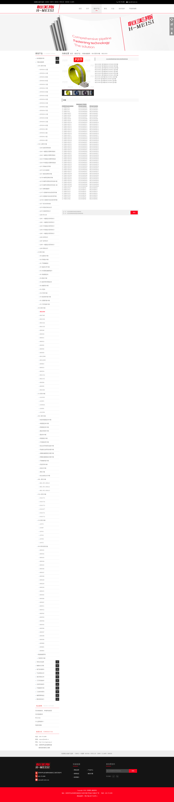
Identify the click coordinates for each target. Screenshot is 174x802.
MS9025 (42, 364)
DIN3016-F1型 (44, 110)
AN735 (42, 524)
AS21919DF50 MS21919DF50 (74, 211)
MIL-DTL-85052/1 (45, 483)
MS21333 (42, 326)
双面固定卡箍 (43, 438)
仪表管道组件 (40, 684)
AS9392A (42, 405)
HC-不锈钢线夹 (44, 263)
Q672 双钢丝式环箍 (45, 166)
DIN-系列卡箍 (42, 66)
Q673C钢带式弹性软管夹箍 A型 (48, 185)
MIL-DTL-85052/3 (45, 490)
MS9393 (42, 352)
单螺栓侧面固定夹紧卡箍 (47, 453)
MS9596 (42, 628)
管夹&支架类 (40, 662)
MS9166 (42, 568)
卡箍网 (82, 753)
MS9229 (42, 583)
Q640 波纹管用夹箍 (45, 147)
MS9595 (42, 624)
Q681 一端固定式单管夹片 (47, 218)
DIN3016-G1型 (44, 114)
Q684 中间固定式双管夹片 (47, 229)
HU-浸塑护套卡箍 (45, 300)
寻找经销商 (132, 8)
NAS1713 (42, 505)
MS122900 (42, 356)
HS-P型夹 (42, 289)
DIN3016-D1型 (44, 95)
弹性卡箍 (42, 472)
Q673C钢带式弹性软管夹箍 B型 (48, 181)
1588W (99, 753)
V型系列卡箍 (41, 658)
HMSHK (110, 753)
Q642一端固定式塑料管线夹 (47, 155)
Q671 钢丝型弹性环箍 (46, 174)
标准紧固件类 (40, 58)
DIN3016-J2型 (43, 140)
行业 (112, 8)
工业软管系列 (40, 691)
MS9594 (42, 621)
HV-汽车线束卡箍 (45, 304)
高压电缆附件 (39, 714)
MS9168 (42, 576)
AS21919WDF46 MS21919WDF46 (75, 213)
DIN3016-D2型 (44, 92)
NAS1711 (42, 513)
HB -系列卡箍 (42, 416)
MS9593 (42, 617)
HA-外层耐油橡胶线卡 (46, 270)
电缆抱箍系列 (42, 654)
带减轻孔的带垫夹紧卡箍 (47, 449)
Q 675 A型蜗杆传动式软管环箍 (48, 192)
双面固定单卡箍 (44, 427)
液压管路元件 (40, 677)
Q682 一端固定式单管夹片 (47, 222)
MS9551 (42, 606)
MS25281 (42, 390)
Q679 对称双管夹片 (45, 211)
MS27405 (42, 315)
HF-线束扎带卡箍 (45, 267)
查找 (133, 771)
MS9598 (42, 636)
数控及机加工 (40, 699)
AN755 (42, 542)
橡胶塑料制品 (40, 695)
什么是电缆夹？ (39, 721)
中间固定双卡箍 (44, 442)
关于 (87, 8)
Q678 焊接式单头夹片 (46, 207)
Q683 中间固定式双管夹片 (47, 226)
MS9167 (42, 572)
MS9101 (42, 550)
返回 (134, 212)
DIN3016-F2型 (44, 106)
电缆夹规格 (38, 725)
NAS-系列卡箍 (42, 494)
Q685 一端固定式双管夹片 (47, 233)
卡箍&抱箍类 (86, 53)
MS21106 (42, 319)
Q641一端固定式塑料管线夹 (47, 151)
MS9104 (42, 561)
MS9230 (42, 587)
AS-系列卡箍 (41, 393)
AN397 (42, 527)
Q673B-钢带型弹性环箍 (46, 177)
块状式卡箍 (43, 468)
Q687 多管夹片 (44, 241)
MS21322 (42, 323)
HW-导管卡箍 (43, 293)
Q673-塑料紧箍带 (44, 188)
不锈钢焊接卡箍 (44, 460)
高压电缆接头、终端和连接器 (43, 710)
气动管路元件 (40, 673)
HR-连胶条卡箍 (44, 256)
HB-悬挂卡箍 (43, 278)
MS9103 (42, 557)
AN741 (42, 531)
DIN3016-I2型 (43, 133)
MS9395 (42, 386)
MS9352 (42, 341)
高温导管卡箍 (43, 464)
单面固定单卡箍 (44, 423)
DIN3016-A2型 (44, 69)
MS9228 (42, 580)
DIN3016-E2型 (44, 99)
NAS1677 (42, 509)
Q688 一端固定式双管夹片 (47, 244)
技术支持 (122, 8)
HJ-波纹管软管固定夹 (46, 282)
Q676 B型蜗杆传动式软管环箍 (48, 196)
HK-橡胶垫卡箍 (44, 285)
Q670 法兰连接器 (44, 170)
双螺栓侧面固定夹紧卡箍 (47, 457)
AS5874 (42, 401)
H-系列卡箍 (41, 252)
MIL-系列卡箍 (42, 479)
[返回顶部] (171, 34)
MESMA (87, 753)
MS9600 (42, 643)
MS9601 (42, 647)
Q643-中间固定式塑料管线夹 (48, 159)
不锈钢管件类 (40, 688)
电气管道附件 (40, 669)
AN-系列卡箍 (41, 520)
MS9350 (42, 334)
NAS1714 (42, 501)
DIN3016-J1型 (43, 136)
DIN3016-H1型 (44, 118)
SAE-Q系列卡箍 (42, 144)
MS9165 (42, 565)
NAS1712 (42, 516)
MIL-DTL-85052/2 (45, 487)
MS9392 (42, 349)
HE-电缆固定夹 (44, 274)
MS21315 (42, 378)
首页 (80, 8)
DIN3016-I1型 (43, 129)
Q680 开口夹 (43, 215)
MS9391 (42, 345)
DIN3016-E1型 (44, 103)
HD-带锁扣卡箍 (44, 259)
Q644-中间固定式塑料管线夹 (48, 162)
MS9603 (42, 650)
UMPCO (77, 753)
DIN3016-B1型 (44, 80)
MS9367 (42, 602)
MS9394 (42, 382)
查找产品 (96, 8)
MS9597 (42, 632)
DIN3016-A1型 (44, 73)
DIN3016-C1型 (44, 88)
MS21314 (42, 375)
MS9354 (42, 371)
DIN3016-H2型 (44, 125)
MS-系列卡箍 (96, 53)
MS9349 (42, 330)
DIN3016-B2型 (44, 77)
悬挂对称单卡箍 (44, 431)
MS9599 (42, 639)
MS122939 (42, 360)
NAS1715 (42, 498)
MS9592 (42, 613)
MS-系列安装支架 (43, 546)
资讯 (105, 8)
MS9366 (42, 598)
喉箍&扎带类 (40, 665)
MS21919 (104, 53)
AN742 (42, 535)
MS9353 (42, 367)
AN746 (42, 539)
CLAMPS (104, 753)
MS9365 (42, 595)
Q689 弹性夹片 (44, 248)
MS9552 (42, 609)
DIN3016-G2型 (44, 121)
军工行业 (37, 718)
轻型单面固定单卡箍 (45, 419)
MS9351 (42, 337)
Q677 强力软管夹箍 (45, 203)
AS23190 (42, 412)
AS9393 (42, 408)
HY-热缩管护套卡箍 (45, 297)
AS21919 (42, 397)
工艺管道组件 (40, 680)
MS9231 (42, 591)
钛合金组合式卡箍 (45, 475)
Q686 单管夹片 (44, 237)
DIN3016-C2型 (44, 84)
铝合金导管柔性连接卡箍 (47, 446)
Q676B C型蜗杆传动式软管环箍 (48, 200)
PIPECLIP (93, 753)
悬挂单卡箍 (43, 434)
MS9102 (42, 554)
